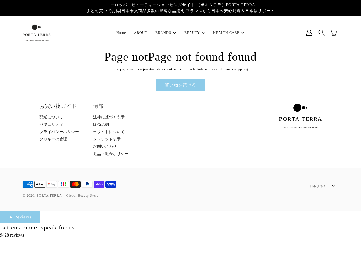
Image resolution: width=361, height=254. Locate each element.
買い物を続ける (180, 85)
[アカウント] (309, 32)
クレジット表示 (107, 139)
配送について (51, 117)
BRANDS (163, 33)
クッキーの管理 (53, 139)
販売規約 (101, 124)
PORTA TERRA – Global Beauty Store (67, 196)
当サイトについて (109, 132)
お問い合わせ (105, 146)
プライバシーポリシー (59, 132)
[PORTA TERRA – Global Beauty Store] (37, 33)
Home (121, 33)
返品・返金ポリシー (111, 154)
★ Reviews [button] (20, 217)
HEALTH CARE (226, 33)
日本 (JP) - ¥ (318, 186)
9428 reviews (12, 235)
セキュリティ (51, 124)
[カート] (333, 32)
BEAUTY (192, 33)
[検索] (321, 32)
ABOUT (140, 33)
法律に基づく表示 (109, 117)
